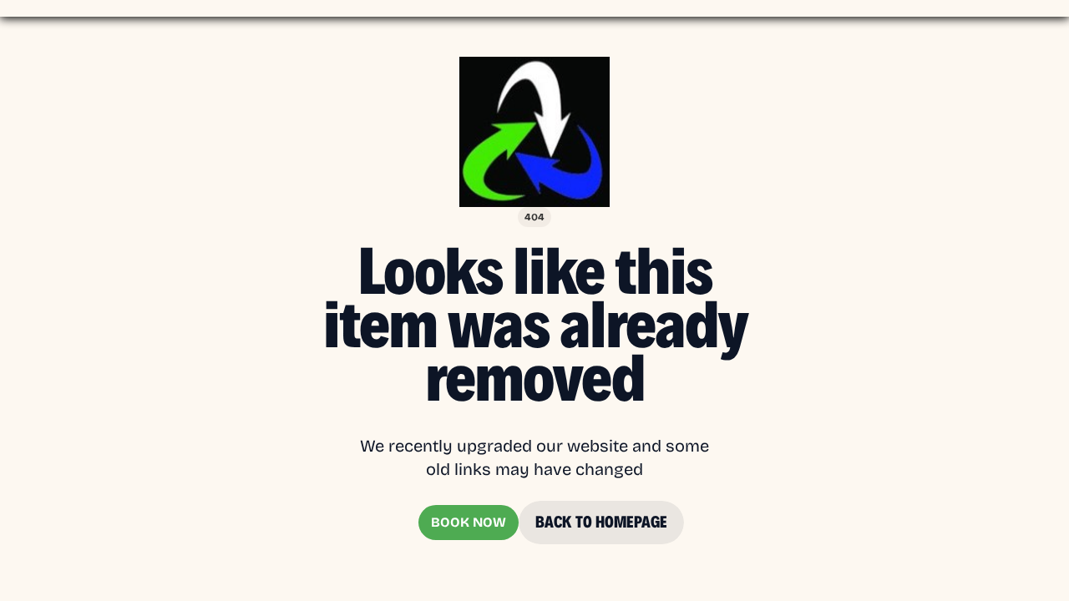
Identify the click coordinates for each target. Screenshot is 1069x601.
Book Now (468, 522)
